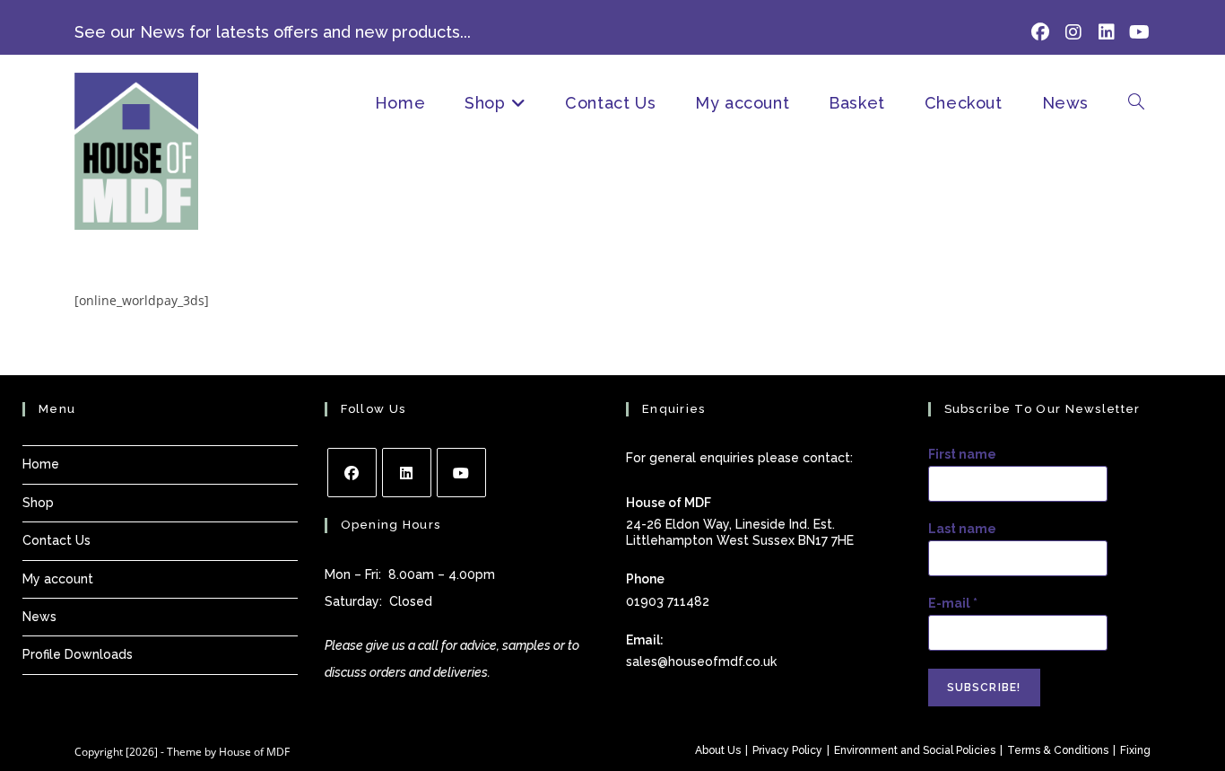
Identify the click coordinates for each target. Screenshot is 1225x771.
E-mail (952, 603)
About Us (718, 750)
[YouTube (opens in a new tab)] (1137, 32)
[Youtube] (461, 472)
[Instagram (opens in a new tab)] (1073, 32)
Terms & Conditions (1057, 750)
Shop (38, 502)
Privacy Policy (787, 750)
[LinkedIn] (406, 472)
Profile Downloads (77, 654)
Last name (962, 528)
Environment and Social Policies (914, 750)
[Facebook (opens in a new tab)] (1039, 32)
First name (962, 454)
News (39, 616)
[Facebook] (352, 472)
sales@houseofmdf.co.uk (701, 661)
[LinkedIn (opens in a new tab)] (1106, 32)
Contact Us (56, 540)
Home (40, 464)
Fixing (1135, 750)
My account (57, 579)
